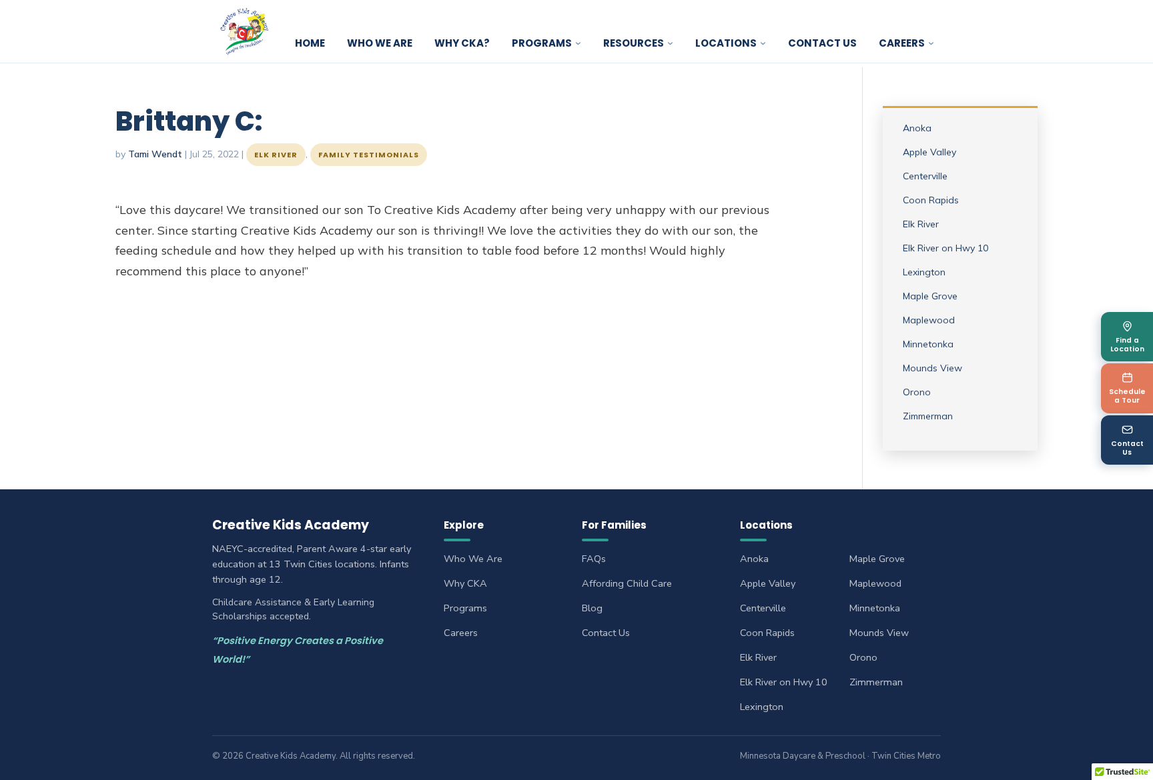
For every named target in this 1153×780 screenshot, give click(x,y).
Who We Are (379, 43)
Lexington (924, 272)
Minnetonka (928, 344)
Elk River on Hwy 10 (945, 248)
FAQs (594, 558)
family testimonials (368, 154)
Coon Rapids (931, 200)
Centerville (925, 176)
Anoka (917, 128)
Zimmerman (928, 416)
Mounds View (932, 368)
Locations (726, 43)
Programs (542, 43)
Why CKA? (462, 43)
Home (310, 43)
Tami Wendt (155, 154)
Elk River (276, 154)
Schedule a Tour (1127, 396)
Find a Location (1127, 344)
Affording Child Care (627, 583)
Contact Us (822, 43)
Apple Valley (929, 152)
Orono (917, 392)
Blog (592, 608)
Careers (461, 632)
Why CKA (465, 583)
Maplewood (929, 320)
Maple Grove (930, 296)
